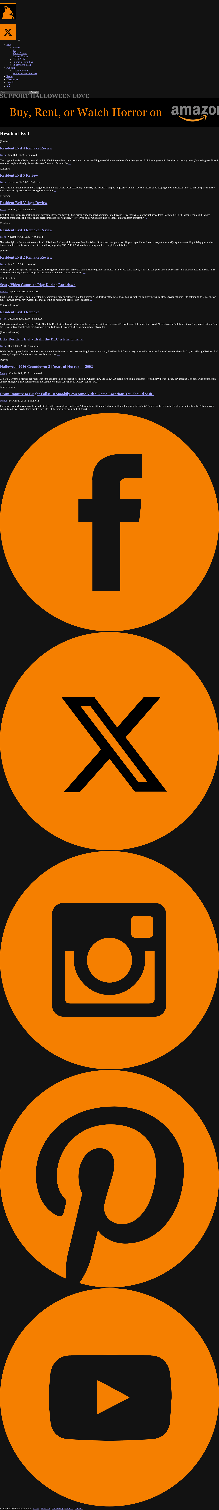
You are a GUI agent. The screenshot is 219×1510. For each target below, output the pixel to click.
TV (14, 50)
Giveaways (12, 79)
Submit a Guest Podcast (25, 73)
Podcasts (10, 67)
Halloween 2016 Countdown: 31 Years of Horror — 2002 (46, 366)
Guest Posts (19, 59)
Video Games (20, 53)
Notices (69, 1508)
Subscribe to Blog (22, 64)
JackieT (4, 291)
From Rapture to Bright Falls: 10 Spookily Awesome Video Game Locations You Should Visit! (77, 394)
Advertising (57, 1508)
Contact (79, 1508)
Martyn (3, 373)
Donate (10, 82)
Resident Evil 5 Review (19, 175)
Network (45, 1508)
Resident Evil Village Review (23, 203)
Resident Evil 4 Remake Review (26, 148)
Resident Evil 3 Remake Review (26, 230)
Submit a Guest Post (23, 62)
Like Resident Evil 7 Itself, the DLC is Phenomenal (42, 339)
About (36, 1508)
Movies (16, 47)
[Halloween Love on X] (9, 39)
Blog (8, 44)
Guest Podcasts (20, 70)
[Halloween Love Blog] (8, 17)
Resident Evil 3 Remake (19, 312)
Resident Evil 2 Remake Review (26, 257)
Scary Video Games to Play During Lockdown (38, 285)
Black (3, 155)
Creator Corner (20, 56)
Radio (9, 76)
